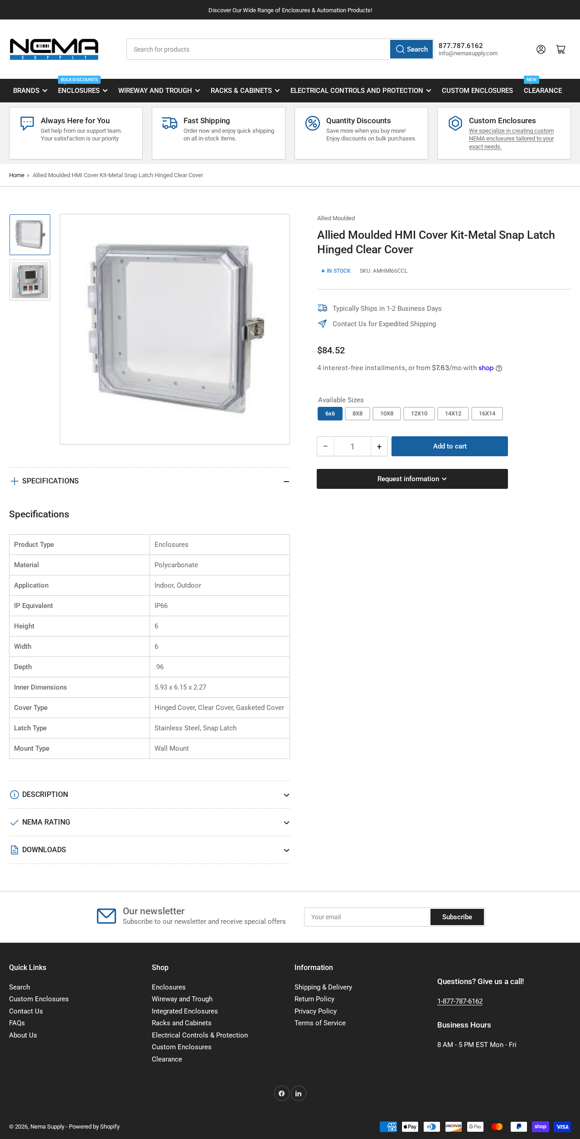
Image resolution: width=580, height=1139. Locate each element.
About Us (23, 1035)
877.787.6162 (461, 46)
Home (16, 175)
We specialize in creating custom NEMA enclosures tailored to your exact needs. (511, 138)
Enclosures (79, 87)
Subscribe (457, 917)
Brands (26, 91)
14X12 (453, 413)
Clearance (543, 87)
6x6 (330, 413)
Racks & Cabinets (241, 91)
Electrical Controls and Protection (356, 91)
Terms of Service (320, 1023)
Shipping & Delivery (323, 987)
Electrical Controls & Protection (200, 1035)
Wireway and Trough (155, 91)
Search (19, 987)
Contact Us (26, 1011)
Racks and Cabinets (182, 1023)
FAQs (17, 1023)
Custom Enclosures (477, 91)
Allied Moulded (336, 218)
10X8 (386, 413)
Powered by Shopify (94, 1126)
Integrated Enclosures (185, 1011)
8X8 (357, 413)
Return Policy (314, 999)
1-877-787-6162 (460, 1001)
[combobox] (280, 49)
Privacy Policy (316, 1011)
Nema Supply (47, 1126)
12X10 (419, 413)
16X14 (487, 413)
